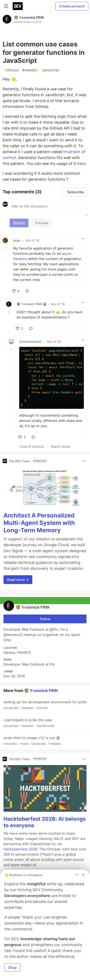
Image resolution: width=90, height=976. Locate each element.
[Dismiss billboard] (83, 874)
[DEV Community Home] (17, 6)
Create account (72, 6)
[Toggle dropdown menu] (83, 238)
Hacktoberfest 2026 (20, 849)
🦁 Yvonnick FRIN (29, 17)
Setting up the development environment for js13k (45, 705)
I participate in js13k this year (28, 723)
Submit (19, 223)
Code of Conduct (32, 446)
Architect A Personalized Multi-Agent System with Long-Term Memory (39, 523)
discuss (11, 70)
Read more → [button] (18, 579)
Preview (41, 223)
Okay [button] (12, 967)
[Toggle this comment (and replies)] (6, 248)
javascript (50, 70)
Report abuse (60, 446)
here (81, 163)
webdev (30, 70)
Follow (45, 619)
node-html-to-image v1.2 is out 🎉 (32, 740)
